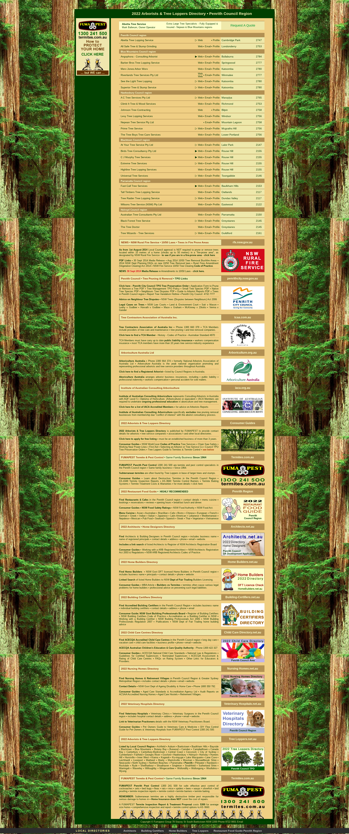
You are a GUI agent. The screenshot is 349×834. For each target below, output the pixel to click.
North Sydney (139, 763)
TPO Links (181, 278)
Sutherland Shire (207, 765)
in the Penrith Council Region (154, 605)
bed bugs (147, 788)
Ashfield (161, 746)
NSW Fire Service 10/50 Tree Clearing (183, 266)
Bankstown (183, 746)
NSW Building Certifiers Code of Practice (144, 616)
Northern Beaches (158, 763)
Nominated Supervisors (175, 655)
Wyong (122, 771)
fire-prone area (193, 255)
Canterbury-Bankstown (153, 752)
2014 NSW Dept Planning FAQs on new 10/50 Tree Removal (152, 263)
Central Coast (175, 752)
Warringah (124, 768)
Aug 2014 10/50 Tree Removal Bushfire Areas (192, 260)
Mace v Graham (173, 307)
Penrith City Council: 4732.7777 (198, 294)
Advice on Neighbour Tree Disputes (139, 299)
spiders (179, 788)
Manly (161, 760)
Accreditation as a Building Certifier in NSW (192, 616)
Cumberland (125, 754)
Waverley (137, 768)
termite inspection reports (143, 791)
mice (170, 788)
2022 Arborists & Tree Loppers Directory (143, 431)
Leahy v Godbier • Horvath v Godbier (140, 307)
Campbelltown (200, 749)
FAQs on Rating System (169, 658)
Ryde (134, 765)
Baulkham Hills (199, 746)
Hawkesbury (179, 754)
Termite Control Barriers (186, 481)
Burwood (173, 749)
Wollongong (197, 768)
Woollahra (211, 768)
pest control (208, 785)
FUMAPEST (191, 431)
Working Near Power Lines (133, 447)
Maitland (150, 760)
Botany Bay (160, 749)
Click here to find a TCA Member (137, 335)
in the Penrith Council (149, 499)
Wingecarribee (166, 768)
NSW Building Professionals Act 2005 (179, 619)
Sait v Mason (209, 304)
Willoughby (151, 768)
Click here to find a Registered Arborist (141, 371)
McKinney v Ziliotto (195, 307)
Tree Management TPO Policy (163, 288)
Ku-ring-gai (177, 757)
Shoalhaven (163, 765)
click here (197, 483)
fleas (156, 788)
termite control (166, 791)
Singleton (177, 765)
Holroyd (193, 754)
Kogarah (165, 757)
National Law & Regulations (202, 653)
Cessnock (191, 752)
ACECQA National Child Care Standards (152, 653)
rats (164, 788)
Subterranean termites (147, 796)
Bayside (214, 746)
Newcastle (124, 763)
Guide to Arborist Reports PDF (193, 291)
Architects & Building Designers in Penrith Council (152, 536)
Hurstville (130, 757)
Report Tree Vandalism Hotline (163, 294)
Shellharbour (147, 765)
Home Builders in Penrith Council (191, 571)
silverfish (207, 788)
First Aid (153, 447)
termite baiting (201, 791)
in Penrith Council (157, 678)
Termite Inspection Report (151, 804)
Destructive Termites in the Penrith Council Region (187, 478)
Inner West (143, 757)
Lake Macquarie (194, 757)
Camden (185, 749)
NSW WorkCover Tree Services (168, 444)
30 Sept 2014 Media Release (149, 260)
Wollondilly (182, 768)
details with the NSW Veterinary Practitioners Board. (164, 721)
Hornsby (203, 754)
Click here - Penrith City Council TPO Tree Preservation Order (154, 286)
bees (188, 788)
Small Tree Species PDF (195, 288)
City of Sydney (208, 752)
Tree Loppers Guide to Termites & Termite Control (174, 449)
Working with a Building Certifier (137, 619)
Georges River (152, 754)
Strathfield (190, 765)
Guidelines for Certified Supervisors (139, 655)
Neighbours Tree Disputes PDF (157, 291)
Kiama (154, 757)
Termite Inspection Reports (144, 481)
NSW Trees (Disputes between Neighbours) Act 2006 (189, 299)
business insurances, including (182, 377)
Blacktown (126, 749)
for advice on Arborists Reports (192, 407)
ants (137, 788)
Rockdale (124, 765)
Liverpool (138, 760)
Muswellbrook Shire (205, 760)
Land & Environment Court (184, 304)
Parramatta (176, 763)
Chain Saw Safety (207, 444)
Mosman (187, 760)
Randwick (212, 763)
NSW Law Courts (156, 304)
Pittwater (199, 763)
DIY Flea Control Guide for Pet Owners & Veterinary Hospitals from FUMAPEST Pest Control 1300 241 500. (168, 728)
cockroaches (126, 788)
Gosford (167, 754)
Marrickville (174, 760)
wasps (197, 788)
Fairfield (138, 754)
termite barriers (184, 791)
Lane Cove (211, 757)
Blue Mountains (143, 749)
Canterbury (132, 752)
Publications (162, 621)
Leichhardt (124, 760)
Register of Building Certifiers (203, 613)
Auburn (171, 746)
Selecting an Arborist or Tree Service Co (181, 447)
